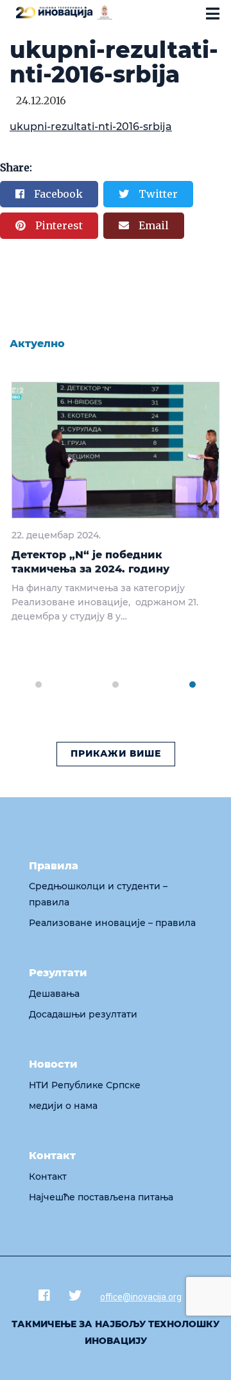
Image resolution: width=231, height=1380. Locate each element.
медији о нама (63, 1105)
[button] (38, 677)
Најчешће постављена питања (101, 1197)
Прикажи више (116, 753)
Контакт (48, 1176)
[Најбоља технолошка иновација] (64, 11)
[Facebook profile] (44, 1295)
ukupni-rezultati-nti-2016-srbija (91, 126)
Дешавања (54, 993)
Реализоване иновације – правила (112, 923)
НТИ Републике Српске (85, 1085)
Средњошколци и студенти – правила (98, 894)
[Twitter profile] (75, 1295)
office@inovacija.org (141, 1297)
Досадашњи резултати (83, 1014)
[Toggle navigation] (213, 13)
